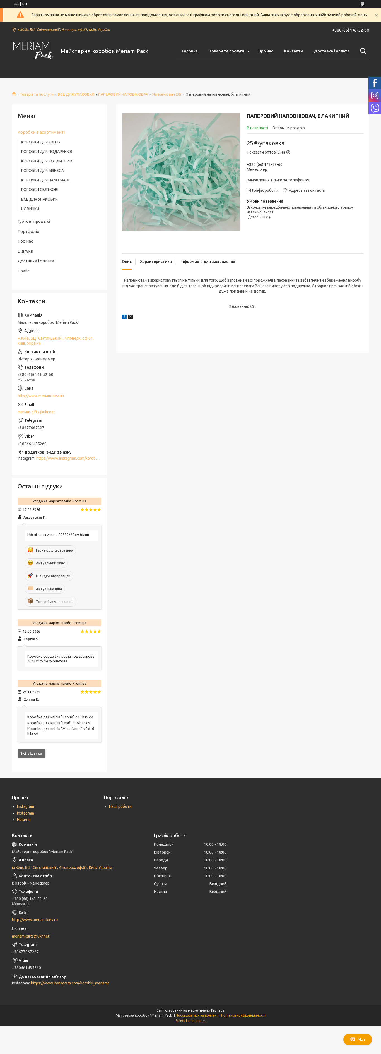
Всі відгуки (31, 753)
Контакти (293, 51)
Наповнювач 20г (167, 94)
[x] (130, 317)
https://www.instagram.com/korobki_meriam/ (75, 458)
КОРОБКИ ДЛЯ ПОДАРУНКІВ (46, 151)
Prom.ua (218, 1010)
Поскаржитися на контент (197, 1015)
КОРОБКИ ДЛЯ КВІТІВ (40, 142)
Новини (24, 819)
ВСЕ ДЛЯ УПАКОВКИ (76, 94)
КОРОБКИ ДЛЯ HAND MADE (46, 180)
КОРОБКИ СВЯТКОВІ (39, 189)
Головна (190, 51)
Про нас (265, 51)
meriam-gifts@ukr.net (36, 412)
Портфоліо (28, 231)
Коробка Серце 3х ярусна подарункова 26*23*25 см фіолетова (60, 658)
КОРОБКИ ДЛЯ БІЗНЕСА (42, 170)
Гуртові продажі (34, 221)
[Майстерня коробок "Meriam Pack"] (33, 51)
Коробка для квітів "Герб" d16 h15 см (58, 723)
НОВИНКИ (30, 209)
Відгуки (25, 251)
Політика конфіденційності (243, 1015)
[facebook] (124, 317)
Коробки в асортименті (41, 132)
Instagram (25, 806)
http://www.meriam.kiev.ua (41, 396)
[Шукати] (362, 51)
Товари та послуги (226, 51)
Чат (361, 1039)
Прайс (24, 271)
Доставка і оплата (331, 51)
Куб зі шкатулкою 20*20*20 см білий (58, 534)
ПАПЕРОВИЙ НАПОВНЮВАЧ (123, 94)
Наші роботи (120, 806)
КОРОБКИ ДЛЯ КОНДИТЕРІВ (46, 161)
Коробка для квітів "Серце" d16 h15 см (60, 717)
